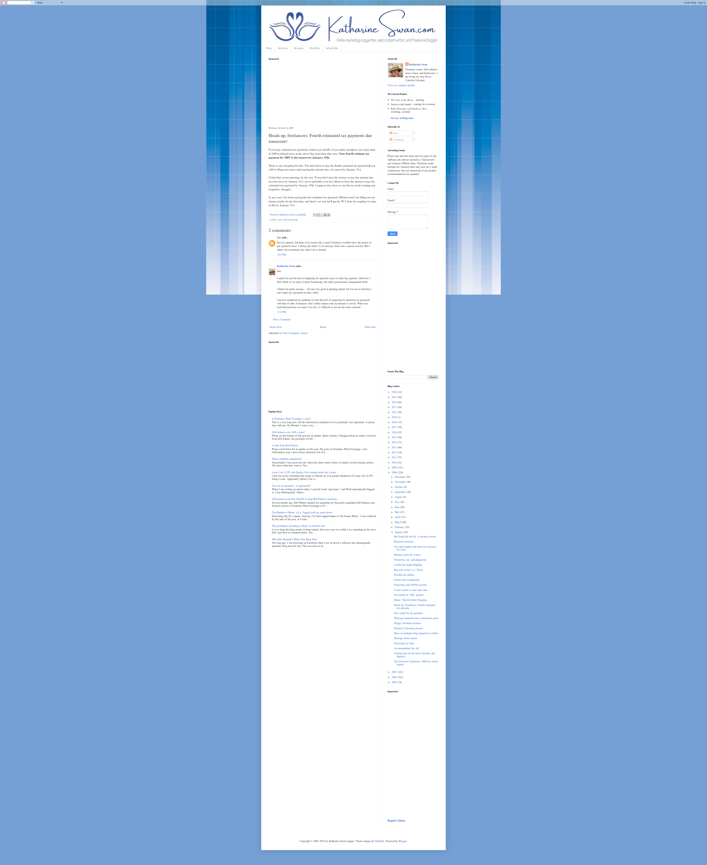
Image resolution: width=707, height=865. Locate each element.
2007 (395, 672)
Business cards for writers (407, 554)
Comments (398, 139)
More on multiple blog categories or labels (416, 633)
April (398, 517)
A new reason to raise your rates (410, 590)
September (401, 492)
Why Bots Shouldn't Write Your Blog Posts (294, 539)
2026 (395, 392)
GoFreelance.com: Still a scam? (288, 432)
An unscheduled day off (406, 648)
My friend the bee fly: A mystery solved (415, 536)
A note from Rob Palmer (285, 445)
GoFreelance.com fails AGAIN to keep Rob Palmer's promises (304, 499)
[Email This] (315, 215)
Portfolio (315, 48)
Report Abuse (396, 820)
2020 (395, 417)
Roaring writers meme (405, 638)
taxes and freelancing (288, 219)
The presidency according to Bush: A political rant (298, 526)
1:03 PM (281, 254)
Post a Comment (281, 319)
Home (323, 327)
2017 (395, 427)
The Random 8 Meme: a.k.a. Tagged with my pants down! (302, 512)
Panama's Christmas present (408, 628)
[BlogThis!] (318, 215)
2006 (395, 677)
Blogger (403, 841)
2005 (395, 682)
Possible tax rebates (404, 574)
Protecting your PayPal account (410, 584)
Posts (395, 133)
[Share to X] (322, 215)
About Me (332, 48)
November (400, 482)
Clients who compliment (406, 579)
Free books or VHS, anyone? (409, 595)
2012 (395, 452)
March (398, 522)
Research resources (404, 541)
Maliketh (379, 841)
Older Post (370, 327)
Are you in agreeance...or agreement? (291, 485)
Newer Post (276, 327)
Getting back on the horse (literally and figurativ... (414, 654)
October (399, 487)
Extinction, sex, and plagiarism (410, 559)
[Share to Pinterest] (329, 215)
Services (283, 48)
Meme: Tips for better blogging (410, 600)
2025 (395, 397)
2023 (395, 407)
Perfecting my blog (404, 643)
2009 (395, 467)
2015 (395, 437)
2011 (395, 457)
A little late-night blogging (408, 564)
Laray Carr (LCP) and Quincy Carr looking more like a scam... (305, 472)
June (397, 507)
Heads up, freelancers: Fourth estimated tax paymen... (414, 606)
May (397, 512)
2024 (395, 402)
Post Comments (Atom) (295, 333)
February (400, 527)
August (399, 497)
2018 (395, 422)
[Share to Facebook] (325, 215)
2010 (395, 462)
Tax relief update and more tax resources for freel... (415, 548)
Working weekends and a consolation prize (416, 618)
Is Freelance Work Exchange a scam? (291, 418)
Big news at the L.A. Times (408, 570)
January (399, 532)
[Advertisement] (323, 95)
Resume (298, 48)
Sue (279, 237)
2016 (395, 432)
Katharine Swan (286, 266)
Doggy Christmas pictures (407, 623)
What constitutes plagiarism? (287, 458)
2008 (395, 472)
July (397, 502)
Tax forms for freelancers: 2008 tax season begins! (416, 663)
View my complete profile (401, 85)
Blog (269, 48)
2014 (395, 442)
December (400, 477)
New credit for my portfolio (408, 613)
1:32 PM (281, 312)
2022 (395, 412)
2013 (395, 447)
